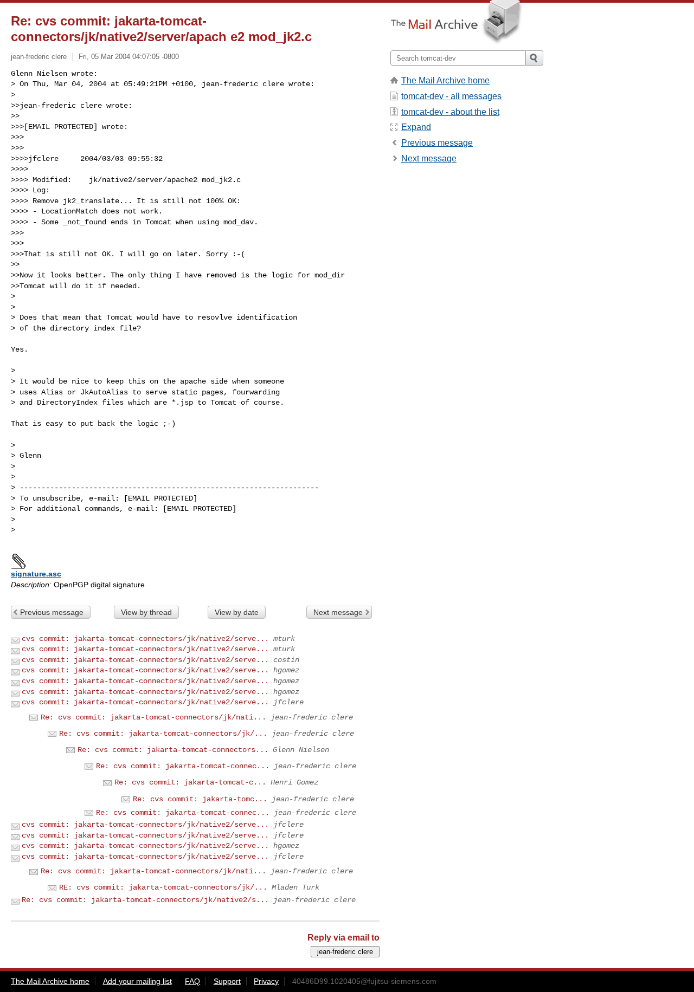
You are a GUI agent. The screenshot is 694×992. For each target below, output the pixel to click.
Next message (338, 612)
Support (227, 981)
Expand (416, 127)
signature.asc (36, 573)
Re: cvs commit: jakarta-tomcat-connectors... (173, 749)
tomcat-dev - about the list (450, 111)
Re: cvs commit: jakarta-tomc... (200, 799)
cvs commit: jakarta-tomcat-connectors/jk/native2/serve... (145, 638)
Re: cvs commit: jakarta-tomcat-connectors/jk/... (163, 733)
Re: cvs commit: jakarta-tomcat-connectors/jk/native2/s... (145, 900)
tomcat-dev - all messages (451, 96)
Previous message (51, 612)
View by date (237, 612)
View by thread (146, 612)
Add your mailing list (137, 981)
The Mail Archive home (445, 80)
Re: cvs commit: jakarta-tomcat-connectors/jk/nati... (153, 717)
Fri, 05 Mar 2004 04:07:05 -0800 (129, 57)
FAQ (192, 981)
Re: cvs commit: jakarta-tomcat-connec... (182, 766)
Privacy (266, 981)
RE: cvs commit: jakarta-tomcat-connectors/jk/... (163, 887)
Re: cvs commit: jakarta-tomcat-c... (190, 782)
